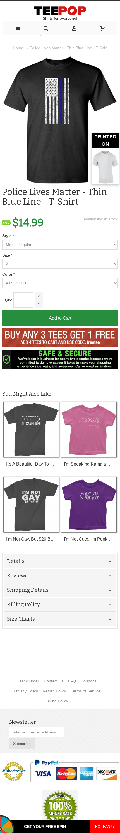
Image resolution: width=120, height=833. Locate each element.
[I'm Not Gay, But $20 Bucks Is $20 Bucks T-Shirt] (31, 504)
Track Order (28, 681)
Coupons (89, 681)
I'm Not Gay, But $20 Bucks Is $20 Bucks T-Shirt (31, 539)
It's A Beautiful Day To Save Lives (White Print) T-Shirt (31, 464)
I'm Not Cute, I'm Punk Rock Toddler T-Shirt (89, 539)
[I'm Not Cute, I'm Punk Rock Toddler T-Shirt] (88, 504)
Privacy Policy (26, 691)
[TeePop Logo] (60, 10)
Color (7, 274)
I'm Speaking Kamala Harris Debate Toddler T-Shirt (89, 464)
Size (6, 255)
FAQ (72, 681)
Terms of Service (85, 691)
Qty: (8, 300)
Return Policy (54, 691)
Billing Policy (57, 701)
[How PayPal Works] (74, 770)
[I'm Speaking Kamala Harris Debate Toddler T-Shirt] (88, 429)
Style (7, 235)
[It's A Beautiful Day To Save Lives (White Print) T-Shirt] (31, 429)
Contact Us (53, 681)
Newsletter (22, 722)
